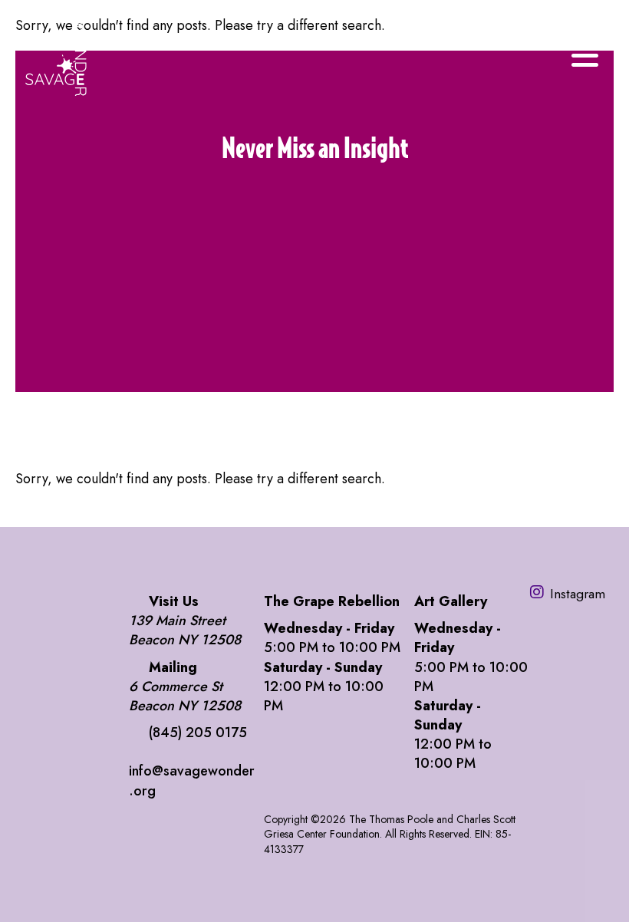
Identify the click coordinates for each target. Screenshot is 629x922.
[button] (314, 289)
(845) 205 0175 (198, 733)
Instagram (577, 593)
